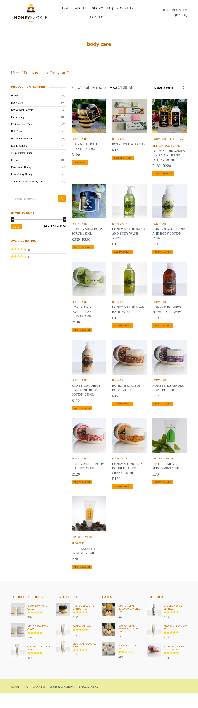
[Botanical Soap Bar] (108, 649)
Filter (16, 226)
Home (66, 8)
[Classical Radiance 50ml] (18, 650)
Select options (123, 158)
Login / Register (173, 10)
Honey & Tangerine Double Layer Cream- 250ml (128, 468)
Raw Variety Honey (21, 174)
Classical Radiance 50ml (39, 648)
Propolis (78, 543)
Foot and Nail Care (21, 124)
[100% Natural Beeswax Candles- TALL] (108, 629)
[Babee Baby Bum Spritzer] (154, 609)
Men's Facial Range (21, 152)
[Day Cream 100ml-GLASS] (18, 609)
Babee (14, 95)
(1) (20, 258)
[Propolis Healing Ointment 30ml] (63, 609)
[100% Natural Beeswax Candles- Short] (108, 609)
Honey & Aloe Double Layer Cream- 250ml (84, 312)
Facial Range (18, 117)
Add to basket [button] (122, 252)
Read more (80, 163)
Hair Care (16, 131)
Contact (97, 17)
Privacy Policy (88, 687)
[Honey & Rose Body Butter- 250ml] (154, 650)
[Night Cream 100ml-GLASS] (18, 630)
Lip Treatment (162, 458)
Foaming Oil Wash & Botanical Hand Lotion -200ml (168, 155)
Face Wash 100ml (83, 626)
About (80, 8)
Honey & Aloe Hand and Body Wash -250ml (128, 233)
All (130, 87)
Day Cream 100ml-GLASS (37, 607)
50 (125, 87)
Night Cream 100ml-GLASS (38, 627)
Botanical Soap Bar (129, 144)
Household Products (22, 138)
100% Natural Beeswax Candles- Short (129, 609)
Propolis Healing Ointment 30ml (83, 607)
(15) (21, 251)
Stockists (124, 8)
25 (120, 87)
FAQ (110, 8)
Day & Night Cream (22, 109)
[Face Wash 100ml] (63, 630)
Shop (96, 8)
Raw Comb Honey (21, 167)
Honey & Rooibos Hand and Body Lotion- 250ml (86, 390)
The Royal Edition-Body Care (27, 181)
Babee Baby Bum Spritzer (174, 607)
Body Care (79, 139)
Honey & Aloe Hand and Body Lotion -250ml (168, 233)
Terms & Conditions (62, 687)
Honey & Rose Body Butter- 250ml (175, 648)
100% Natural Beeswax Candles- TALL (129, 629)
